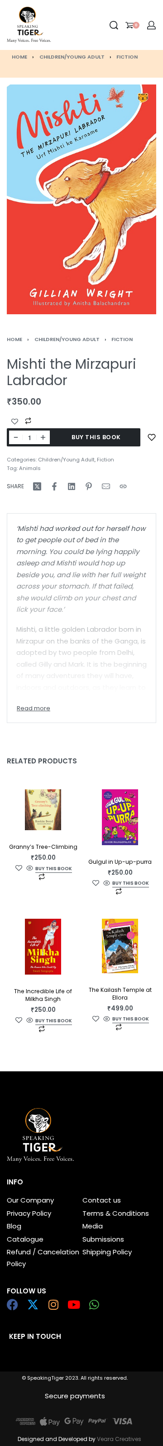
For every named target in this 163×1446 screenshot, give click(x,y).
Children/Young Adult (72, 56)
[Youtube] (73, 1304)
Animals (30, 468)
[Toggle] (33, 708)
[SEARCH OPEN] (114, 25)
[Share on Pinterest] (89, 486)
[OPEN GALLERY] (81, 199)
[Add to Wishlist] (15, 421)
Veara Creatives (119, 1439)
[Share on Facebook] (54, 486)
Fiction (127, 56)
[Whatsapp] (94, 1304)
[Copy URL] (123, 486)
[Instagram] (53, 1304)
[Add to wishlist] (151, 437)
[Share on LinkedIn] (71, 486)
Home (19, 56)
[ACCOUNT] (151, 25)
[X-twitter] (32, 1304)
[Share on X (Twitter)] (37, 486)
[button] (53, 869)
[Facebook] (12, 1304)
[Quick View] (29, 868)
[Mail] (106, 486)
